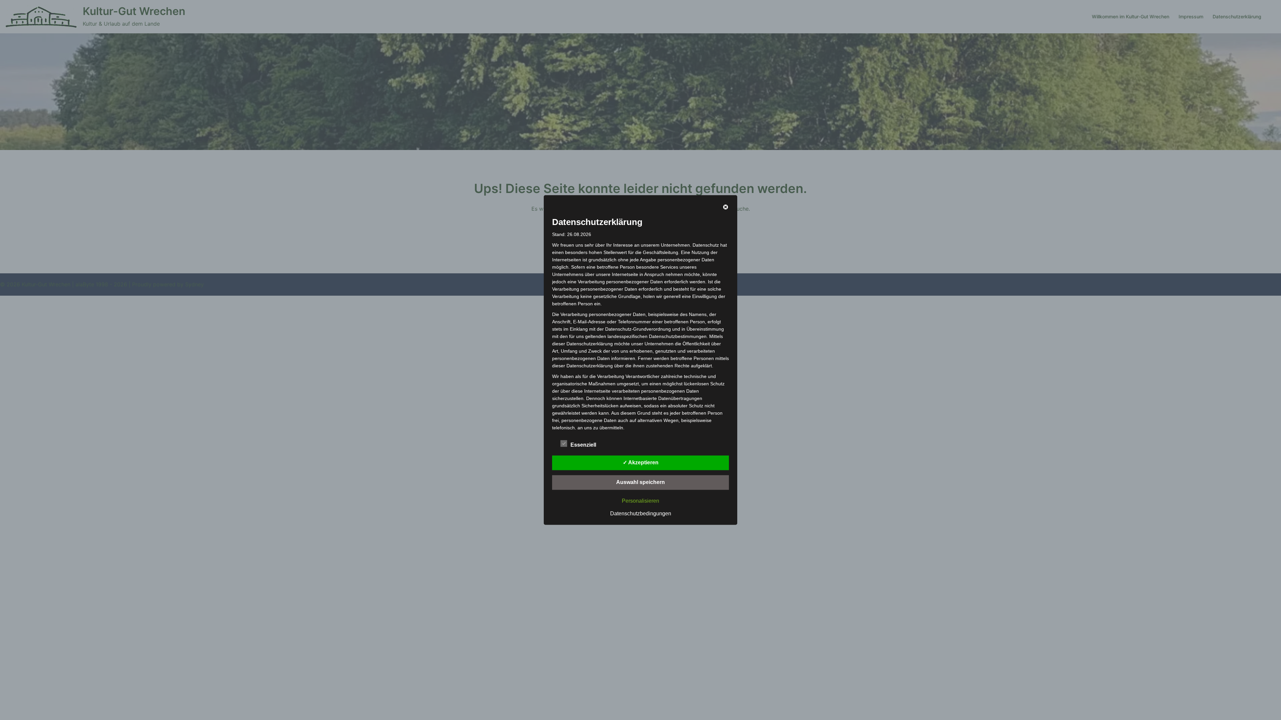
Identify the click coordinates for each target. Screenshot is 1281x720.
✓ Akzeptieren (641, 462)
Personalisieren (640, 501)
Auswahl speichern (640, 482)
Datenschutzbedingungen (640, 513)
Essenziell (583, 445)
